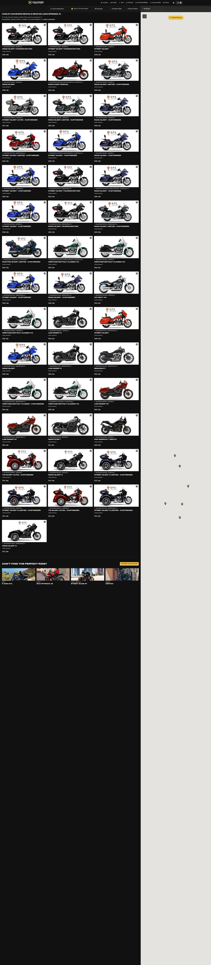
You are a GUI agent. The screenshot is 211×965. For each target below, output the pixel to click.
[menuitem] (104, 2)
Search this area (177, 17)
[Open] (124, 8)
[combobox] (59, 8)
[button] (24, 39)
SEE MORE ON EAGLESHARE (129, 563)
